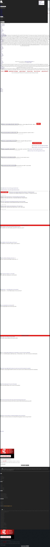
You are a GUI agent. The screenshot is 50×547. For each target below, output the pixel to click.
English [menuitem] (1, 31)
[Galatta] (1, 69)
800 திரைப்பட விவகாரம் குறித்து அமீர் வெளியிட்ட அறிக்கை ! (27, 124)
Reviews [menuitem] (1, 36)
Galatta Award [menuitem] (2, 67)
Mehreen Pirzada (42, 150)
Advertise (1, 503)
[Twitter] (3, 508)
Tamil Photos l (2, 518)
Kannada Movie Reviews (3, 496)
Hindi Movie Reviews (3, 495)
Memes (1, 14)
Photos (1, 11)
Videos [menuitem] (1, 58)
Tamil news (2, 476)
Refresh (27, 465)
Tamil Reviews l (2, 517)
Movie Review (37, 71)
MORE (2, 16)
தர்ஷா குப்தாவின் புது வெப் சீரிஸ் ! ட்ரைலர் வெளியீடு (23, 165)
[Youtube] (7, 508)
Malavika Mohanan (16, 189)
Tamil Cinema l (2, 512)
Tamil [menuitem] (1, 27)
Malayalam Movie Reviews (4, 497)
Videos (1, 12)
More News (2, 431)
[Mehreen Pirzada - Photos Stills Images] (34, 150)
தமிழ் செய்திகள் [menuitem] (2, 24)
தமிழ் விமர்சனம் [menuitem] (2, 25)
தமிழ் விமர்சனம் (2, 4)
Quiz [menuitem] (1, 65)
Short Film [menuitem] (1, 68)
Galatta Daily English (2, 8)
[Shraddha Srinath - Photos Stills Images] (7, 188)
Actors (1, 484)
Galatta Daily (2, 33)
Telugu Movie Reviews (3, 494)
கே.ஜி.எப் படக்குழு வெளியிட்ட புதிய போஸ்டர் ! (21, 149)
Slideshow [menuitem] (1, 66)
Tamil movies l (2, 513)
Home (2, 71)
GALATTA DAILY (3, 6)
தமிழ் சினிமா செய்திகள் (13, 71)
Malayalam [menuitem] (2, 30)
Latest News (2, 478)
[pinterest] (5, 508)
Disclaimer (1, 501)
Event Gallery (2, 488)
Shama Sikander (46, 147)
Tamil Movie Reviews (3, 493)
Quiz (1, 13)
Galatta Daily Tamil (2, 7)
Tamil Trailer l (2, 519)
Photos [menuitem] (1, 51)
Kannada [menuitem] (1, 29)
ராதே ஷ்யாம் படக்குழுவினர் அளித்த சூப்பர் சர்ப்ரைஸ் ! (24, 140)
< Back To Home (23, 465)
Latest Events (2, 489)
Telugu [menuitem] (1, 28)
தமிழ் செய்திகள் (2, 3)
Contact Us (2, 15)
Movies (1, 486)
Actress (1, 485)
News (1, 5)
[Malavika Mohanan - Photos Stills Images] (7, 189)
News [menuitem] (1, 26)
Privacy (1, 502)
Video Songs (2, 480)
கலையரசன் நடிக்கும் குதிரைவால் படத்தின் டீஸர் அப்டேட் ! (26, 132)
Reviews (1, 9)
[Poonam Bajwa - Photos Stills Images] (37, 145)
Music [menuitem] (1, 44)
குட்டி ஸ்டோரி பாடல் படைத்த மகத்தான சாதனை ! (22, 157)
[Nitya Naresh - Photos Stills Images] (33, 149)
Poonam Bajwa (46, 145)
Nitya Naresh (40, 149)
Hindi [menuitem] (1, 32)
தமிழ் (1, 2)
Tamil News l (2, 516)
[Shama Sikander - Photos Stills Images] (38, 147)
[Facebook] (1, 508)
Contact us (2, 504)
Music (1, 10)
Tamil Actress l (2, 515)
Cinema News (2, 477)
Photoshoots (2, 487)
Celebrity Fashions (2, 17)
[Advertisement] (25, 80)
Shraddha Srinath (15, 188)
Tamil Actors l (2, 514)
